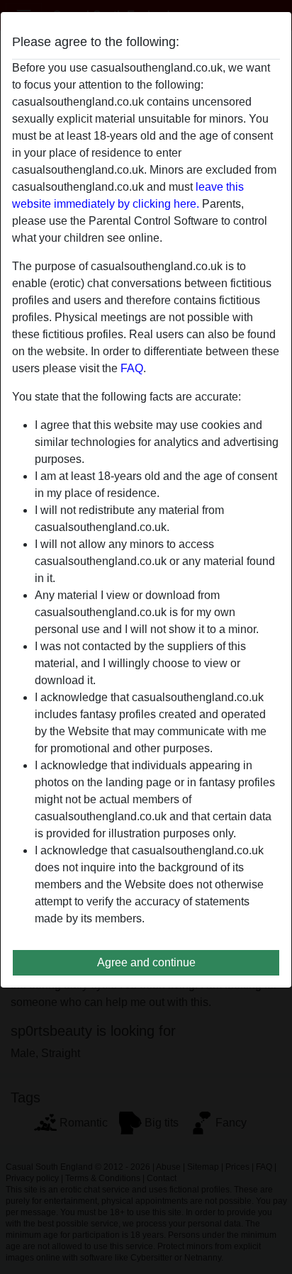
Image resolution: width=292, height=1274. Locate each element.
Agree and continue (146, 962)
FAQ (131, 368)
